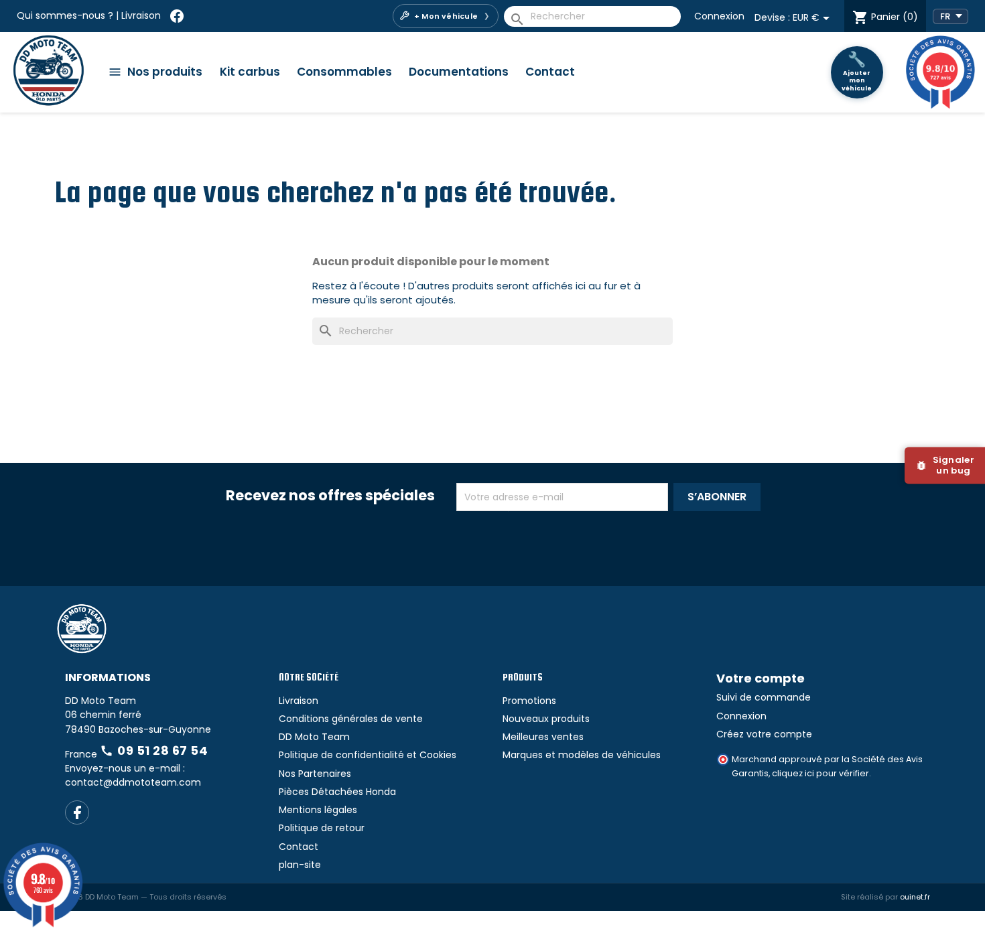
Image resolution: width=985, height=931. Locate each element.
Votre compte (760, 678)
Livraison (141, 15)
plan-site (300, 864)
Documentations (459, 72)
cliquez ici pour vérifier (820, 773)
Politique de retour (322, 828)
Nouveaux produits (546, 718)
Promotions (529, 700)
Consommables (344, 72)
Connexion (719, 16)
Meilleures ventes (543, 736)
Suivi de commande (763, 697)
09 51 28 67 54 (154, 750)
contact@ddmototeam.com (133, 782)
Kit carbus (250, 72)
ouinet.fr (915, 896)
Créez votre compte (764, 734)
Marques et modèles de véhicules (582, 755)
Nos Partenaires (315, 773)
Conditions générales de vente (351, 718)
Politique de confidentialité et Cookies (367, 755)
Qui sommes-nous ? (65, 15)
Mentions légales (318, 809)
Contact (550, 72)
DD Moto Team (314, 736)
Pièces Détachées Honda (337, 791)
